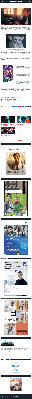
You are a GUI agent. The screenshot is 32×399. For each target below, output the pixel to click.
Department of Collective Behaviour (26, 347)
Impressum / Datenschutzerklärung (5, 396)
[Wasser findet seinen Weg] (24, 119)
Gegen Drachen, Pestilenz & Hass (6, 135)
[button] (2, 397)
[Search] (29, 1)
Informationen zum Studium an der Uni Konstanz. (7, 354)
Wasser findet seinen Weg (20, 124)
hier (14, 351)
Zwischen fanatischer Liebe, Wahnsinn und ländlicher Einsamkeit (8, 125)
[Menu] (2, 1)
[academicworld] (16, 1)
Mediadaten (12, 396)
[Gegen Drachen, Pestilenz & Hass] (8, 130)
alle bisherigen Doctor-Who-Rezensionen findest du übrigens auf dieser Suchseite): (23, 83)
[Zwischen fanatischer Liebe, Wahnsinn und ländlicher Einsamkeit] (8, 119)
